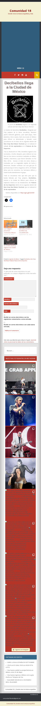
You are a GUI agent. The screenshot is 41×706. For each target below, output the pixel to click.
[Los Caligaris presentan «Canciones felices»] (10, 224)
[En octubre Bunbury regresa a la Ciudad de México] (10, 241)
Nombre (7, 299)
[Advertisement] (20, 43)
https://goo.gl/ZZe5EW (27, 193)
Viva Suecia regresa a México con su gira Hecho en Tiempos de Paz (20, 676)
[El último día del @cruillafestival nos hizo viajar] (20, 473)
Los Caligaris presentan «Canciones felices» (10, 230)
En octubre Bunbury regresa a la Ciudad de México (10, 247)
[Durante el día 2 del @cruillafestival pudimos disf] (20, 599)
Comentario (9, 279)
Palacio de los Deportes (20, 261)
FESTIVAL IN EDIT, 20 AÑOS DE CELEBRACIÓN (25, 230)
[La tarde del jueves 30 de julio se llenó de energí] (20, 378)
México (17, 259)
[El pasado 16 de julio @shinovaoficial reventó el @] (20, 410)
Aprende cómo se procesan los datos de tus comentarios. (20, 341)
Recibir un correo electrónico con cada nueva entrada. (19, 325)
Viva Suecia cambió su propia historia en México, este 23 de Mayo (19, 671)
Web (5, 311)
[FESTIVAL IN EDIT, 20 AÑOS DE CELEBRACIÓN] (25, 224)
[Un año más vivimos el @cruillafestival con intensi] (20, 441)
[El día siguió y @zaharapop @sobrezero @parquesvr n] (20, 504)
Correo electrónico (11, 304)
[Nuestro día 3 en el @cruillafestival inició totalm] (20, 536)
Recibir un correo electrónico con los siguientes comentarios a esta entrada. (17, 318)
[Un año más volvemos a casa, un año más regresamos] (20, 631)
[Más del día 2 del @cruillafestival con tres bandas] (20, 567)
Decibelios (27, 259)
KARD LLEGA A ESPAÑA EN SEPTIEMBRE (20, 662)
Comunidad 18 (20, 10)
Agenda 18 (12, 259)
